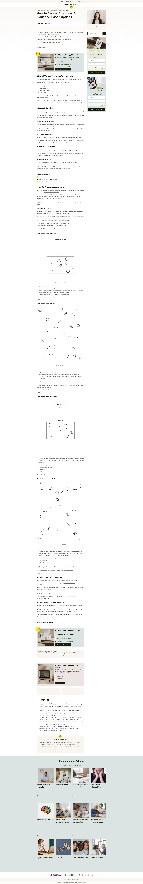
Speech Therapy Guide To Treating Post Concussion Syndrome (45, 786)
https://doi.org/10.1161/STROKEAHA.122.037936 (50, 732)
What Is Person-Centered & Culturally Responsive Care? (80, 856)
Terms (65, 882)
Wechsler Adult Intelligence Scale (51, 192)
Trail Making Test (42, 211)
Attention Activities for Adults (46, 177)
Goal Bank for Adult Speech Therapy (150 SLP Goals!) (98, 856)
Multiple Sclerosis (53, 10)
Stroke (67, 10)
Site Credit (68, 882)
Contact (102, 4)
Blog (73, 879)
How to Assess (46, 10)
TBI (69, 10)
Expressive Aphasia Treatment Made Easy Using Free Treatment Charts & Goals (63, 822)
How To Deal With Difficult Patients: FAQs (62, 856)
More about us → (63, 749)
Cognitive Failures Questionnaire (46, 605)
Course (75, 879)
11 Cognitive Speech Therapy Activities (48, 179)
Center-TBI (64, 282)
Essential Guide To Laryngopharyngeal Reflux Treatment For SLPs (97, 786)
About (68, 879)
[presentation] (46, 775)
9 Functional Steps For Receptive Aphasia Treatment (46, 820)
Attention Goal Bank (43, 181)
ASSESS (42, 10)
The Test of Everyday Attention (74, 190)
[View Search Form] (106, 5)
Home (65, 879)
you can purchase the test (69, 583)
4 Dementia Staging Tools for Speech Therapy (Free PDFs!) (80, 785)
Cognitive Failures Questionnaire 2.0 (63, 614)
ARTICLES (38, 10)
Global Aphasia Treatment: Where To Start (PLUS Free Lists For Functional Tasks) (97, 821)
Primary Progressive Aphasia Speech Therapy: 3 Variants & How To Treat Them (80, 821)
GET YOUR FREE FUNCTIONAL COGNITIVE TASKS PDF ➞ (71, 1)
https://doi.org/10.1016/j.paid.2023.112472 (65, 726)
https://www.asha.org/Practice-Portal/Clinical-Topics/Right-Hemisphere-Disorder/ (62, 705)
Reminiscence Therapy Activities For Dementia (62, 785)
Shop (93, 4)
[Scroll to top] (140, 880)
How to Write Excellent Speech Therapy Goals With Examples (45, 857)
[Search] (104, 33)
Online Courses (46, 4)
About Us (97, 4)
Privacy (62, 882)
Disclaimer (58, 882)
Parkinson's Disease (61, 10)
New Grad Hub (53, 4)
